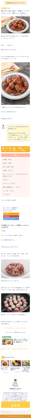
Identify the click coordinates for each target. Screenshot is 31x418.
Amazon (6, 213)
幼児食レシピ (4, 8)
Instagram (11, 133)
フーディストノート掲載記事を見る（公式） (15, 332)
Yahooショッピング (9, 218)
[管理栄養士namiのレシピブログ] (15, 4)
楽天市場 (6, 216)
